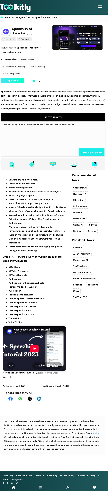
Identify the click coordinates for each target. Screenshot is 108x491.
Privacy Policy (50, 475)
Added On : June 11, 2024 (14, 386)
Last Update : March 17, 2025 (56, 386)
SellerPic (77, 284)
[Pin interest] (17, 483)
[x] (8, 483)
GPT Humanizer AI (82, 272)
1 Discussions (8, 39)
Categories (16, 479)
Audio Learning (38, 66)
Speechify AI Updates (91, 152)
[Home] (13, 487)
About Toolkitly (24, 475)
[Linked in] (12, 483)
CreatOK (78, 247)
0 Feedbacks (24, 39)
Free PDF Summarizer (84, 278)
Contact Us (82, 475)
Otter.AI (92, 231)
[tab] (11, 164)
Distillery (77, 231)
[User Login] (94, 487)
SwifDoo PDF (80, 297)
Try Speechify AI (12, 80)
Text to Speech (27, 59)
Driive (76, 290)
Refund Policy (67, 475)
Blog (93, 475)
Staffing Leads (80, 266)
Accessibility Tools (11, 73)
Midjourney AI (80, 206)
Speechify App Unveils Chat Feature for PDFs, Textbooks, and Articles (38, 124)
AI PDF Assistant (81, 253)
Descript (77, 212)
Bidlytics (92, 224)
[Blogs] (67, 487)
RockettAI (92, 284)
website (95, 433)
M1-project (78, 200)
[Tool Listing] (40, 487)
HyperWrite (79, 218)
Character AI (80, 187)
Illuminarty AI (80, 193)
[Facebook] (3, 483)
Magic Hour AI (80, 260)
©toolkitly (8, 475)
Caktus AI (78, 224)
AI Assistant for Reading (14, 66)
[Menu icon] (100, 6)
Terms (37, 475)
